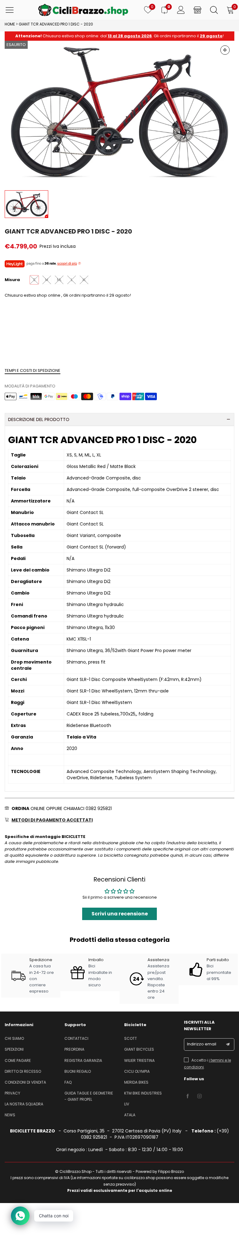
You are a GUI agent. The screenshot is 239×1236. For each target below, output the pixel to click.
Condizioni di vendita (25, 1082)
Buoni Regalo (77, 1071)
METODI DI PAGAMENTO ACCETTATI (52, 820)
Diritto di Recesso (23, 1071)
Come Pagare (18, 1060)
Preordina (74, 1049)
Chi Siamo (14, 1038)
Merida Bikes (136, 1082)
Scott (130, 1038)
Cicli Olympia (137, 1071)
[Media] (225, 50)
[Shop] (197, 10)
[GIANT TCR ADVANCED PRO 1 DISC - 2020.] (119, 112)
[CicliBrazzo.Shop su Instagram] (199, 1096)
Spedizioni (14, 1049)
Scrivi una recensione (119, 913)
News (10, 1115)
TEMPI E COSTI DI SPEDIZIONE (32, 370)
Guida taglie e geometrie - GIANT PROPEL (88, 1096)
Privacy (12, 1093)
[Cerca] (214, 10)
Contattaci (76, 1038)
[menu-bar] (13, 10)
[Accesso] (181, 10)
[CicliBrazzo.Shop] (83, 10)
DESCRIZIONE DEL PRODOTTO (38, 419)
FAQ (68, 1082)
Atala (129, 1115)
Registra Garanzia (83, 1060)
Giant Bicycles (139, 1049)
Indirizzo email (201, 1044)
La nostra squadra (24, 1104)
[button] (227, 1044)
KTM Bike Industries (143, 1093)
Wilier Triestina (139, 1060)
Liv (126, 1104)
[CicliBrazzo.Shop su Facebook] (187, 1096)
